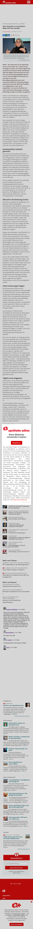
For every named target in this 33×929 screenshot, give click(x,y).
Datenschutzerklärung (20, 500)
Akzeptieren (16, 443)
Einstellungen (26, 502)
